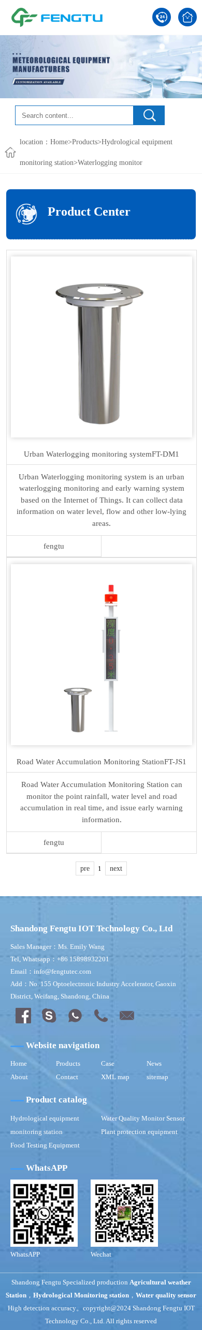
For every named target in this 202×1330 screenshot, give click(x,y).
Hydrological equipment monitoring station (44, 1125)
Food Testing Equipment (45, 1145)
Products (84, 142)
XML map (115, 1077)
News (154, 1063)
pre (85, 868)
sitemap (157, 1077)
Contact (67, 1077)
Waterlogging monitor (110, 163)
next (116, 868)
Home (59, 142)
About (19, 1077)
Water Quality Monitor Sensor (143, 1118)
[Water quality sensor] (57, 17)
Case (107, 1063)
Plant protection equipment (139, 1132)
